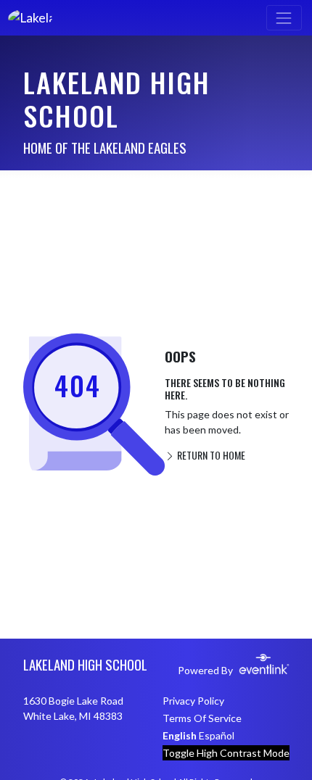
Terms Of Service (202, 718)
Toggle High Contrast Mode (226, 753)
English (180, 735)
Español (216, 735)
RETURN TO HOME (210, 454)
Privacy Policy (193, 700)
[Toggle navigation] (284, 17)
